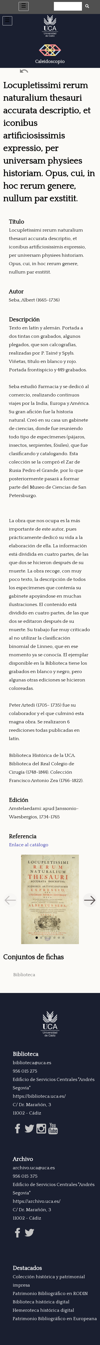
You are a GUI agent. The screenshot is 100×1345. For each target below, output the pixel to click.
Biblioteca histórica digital (41, 1301)
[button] (37, 938)
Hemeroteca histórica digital (43, 1310)
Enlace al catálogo (28, 845)
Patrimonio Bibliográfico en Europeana (55, 1318)
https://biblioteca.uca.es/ (39, 1096)
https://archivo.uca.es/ (37, 1201)
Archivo (23, 1159)
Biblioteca (24, 975)
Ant (24, 72)
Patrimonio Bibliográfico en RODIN (50, 1293)
